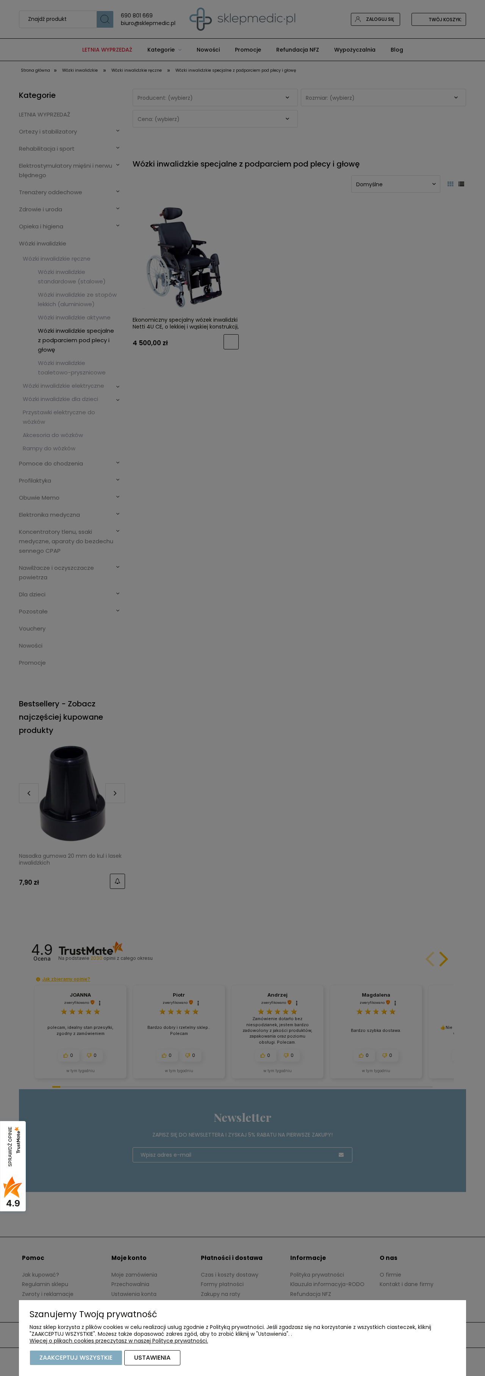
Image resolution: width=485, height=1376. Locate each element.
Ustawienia (152, 1357)
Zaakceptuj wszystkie (76, 1357)
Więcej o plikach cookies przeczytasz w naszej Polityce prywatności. (119, 1341)
